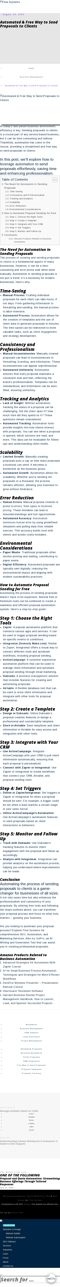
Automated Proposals (31, 1049)
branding (23, 361)
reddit (31, 1126)
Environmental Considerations (25, 209)
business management (33, 676)
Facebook (31, 1117)
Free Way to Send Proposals (31, 1065)
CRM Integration (31, 1061)
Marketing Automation (14, 1196)
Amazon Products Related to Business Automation (33, 240)
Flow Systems (31, 930)
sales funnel (20, 809)
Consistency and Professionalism (27, 195)
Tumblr (31, 1130)
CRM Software (31, 1033)
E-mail (31, 1114)
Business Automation (31, 1053)
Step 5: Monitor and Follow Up (25, 231)
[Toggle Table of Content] (53, 179)
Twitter (31, 1120)
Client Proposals (31, 1057)
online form (17, 1213)
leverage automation (17, 164)
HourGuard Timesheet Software (23, 991)
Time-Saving (16, 191)
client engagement (45, 331)
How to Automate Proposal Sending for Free (30, 213)
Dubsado (22, 713)
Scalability (15, 202)
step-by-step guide (34, 609)
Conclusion (10, 235)
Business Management (31, 1028)
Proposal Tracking (31, 1073)
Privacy (27, 1204)
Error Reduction (18, 206)
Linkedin (31, 1123)
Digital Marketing (36, 1196)
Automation (31, 1024)
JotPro (40, 938)
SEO (23, 934)
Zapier (10, 647)
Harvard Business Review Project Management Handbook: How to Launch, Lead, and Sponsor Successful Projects (28, 999)
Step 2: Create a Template (23, 220)
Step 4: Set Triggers (20, 227)
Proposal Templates (32, 1069)
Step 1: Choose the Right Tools (26, 217)
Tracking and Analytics (21, 198)
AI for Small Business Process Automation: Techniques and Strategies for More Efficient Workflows (31, 974)
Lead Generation (31, 1037)
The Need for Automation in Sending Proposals (25, 186)
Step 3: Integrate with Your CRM (26, 224)
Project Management (31, 1041)
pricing (7, 510)
